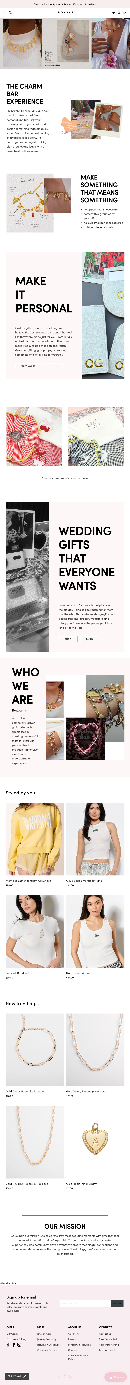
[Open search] (10, 12)
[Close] (24, 1376)
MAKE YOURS (28, 366)
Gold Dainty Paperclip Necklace (86, 1091)
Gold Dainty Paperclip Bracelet (25, 1091)
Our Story (73, 1333)
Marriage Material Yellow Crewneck (28, 880)
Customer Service (47, 1350)
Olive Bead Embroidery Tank (84, 880)
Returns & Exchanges (49, 1344)
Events (72, 1339)
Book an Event (107, 1350)
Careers (72, 1350)
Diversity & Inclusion (79, 1344)
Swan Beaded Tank (78, 973)
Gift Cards (12, 1333)
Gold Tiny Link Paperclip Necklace (27, 1183)
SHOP (68, 638)
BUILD (89, 638)
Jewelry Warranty (46, 1339)
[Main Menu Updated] (4, 13)
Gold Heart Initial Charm (81, 1183)
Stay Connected (108, 1339)
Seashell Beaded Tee (19, 973)
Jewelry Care (44, 1333)
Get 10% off (14, 1376)
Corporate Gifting (16, 1339)
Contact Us (105, 1333)
